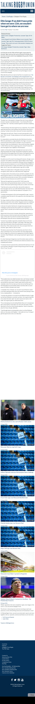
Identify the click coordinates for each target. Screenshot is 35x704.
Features (4, 645)
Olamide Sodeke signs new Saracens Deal (12, 523)
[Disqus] (17, 336)
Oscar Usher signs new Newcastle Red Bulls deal (14, 497)
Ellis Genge (4, 47)
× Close (31, 695)
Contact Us (5, 655)
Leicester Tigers (23, 47)
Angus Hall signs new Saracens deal (10, 548)
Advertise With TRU (7, 657)
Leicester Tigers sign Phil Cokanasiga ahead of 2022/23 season (17, 41)
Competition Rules (6, 662)
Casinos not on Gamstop (8, 672)
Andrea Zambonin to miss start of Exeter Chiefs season (16, 421)
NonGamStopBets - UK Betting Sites (11, 666)
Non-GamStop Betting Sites (9, 668)
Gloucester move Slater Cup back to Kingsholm (14, 574)
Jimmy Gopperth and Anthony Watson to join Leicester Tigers (16, 39)
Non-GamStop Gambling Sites (9, 669)
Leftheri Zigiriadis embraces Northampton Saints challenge (17, 472)
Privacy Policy (5, 660)
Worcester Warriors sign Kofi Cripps (11, 447)
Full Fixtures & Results (8, 617)
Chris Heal (4, 29)
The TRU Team (5, 649)
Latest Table (6, 619)
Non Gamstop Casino (7, 671)
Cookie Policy (5, 658)
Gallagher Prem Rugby (7, 647)
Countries (4, 644)
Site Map (4, 663)
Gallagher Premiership (13, 47)
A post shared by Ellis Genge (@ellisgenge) (17, 275)
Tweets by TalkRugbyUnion (7, 623)
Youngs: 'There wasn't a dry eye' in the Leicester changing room (17, 43)
